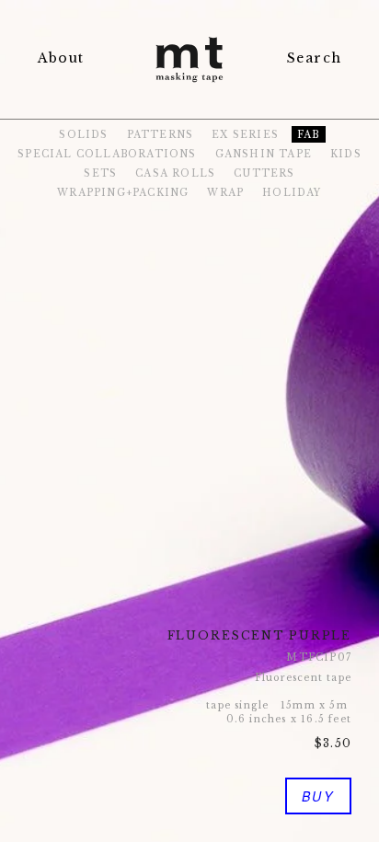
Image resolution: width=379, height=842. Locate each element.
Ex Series (245, 135)
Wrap (225, 193)
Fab (308, 135)
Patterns (160, 135)
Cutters (264, 173)
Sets (100, 173)
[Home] (189, 84)
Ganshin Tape (263, 154)
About (61, 58)
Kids (346, 154)
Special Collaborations (106, 154)
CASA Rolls (175, 173)
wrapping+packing (123, 193)
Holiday (291, 193)
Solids (83, 135)
